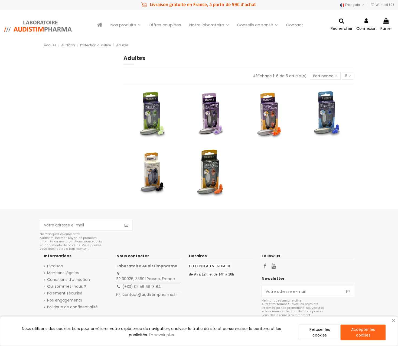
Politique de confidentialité (72, 307)
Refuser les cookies (319, 332)
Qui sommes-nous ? (66, 286)
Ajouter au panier (154, 121)
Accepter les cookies (363, 332)
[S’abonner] (126, 225)
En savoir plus (161, 335)
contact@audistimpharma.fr (149, 294)
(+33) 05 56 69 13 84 (141, 286)
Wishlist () (384, 4)
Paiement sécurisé (64, 293)
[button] (209, 24)
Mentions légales (63, 272)
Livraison (55, 266)
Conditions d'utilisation (68, 279)
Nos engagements (64, 300)
